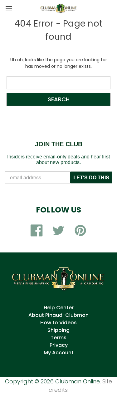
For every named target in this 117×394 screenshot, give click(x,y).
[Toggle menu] (8, 8)
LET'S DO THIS (91, 177)
